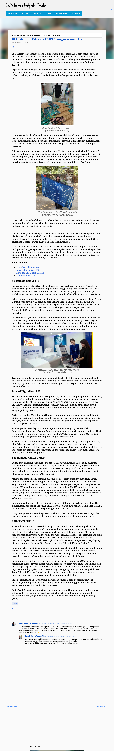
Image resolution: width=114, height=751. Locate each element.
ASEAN (26, 13)
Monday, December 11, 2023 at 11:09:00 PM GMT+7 (61, 636)
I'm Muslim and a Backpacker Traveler (26, 5)
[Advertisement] (48, 695)
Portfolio (75, 13)
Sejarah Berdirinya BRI (27, 267)
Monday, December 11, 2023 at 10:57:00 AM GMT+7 (58, 623)
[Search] (111, 9)
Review (47, 13)
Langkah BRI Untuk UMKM (30, 273)
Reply (21, 649)
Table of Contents (21, 262)
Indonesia (13, 13)
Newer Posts (12, 706)
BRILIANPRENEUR (25, 275)
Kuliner (37, 13)
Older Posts (102, 706)
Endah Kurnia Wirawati (34, 636)
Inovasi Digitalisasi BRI (28, 270)
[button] (13, 47)
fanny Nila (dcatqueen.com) (30, 623)
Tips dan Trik (61, 13)
